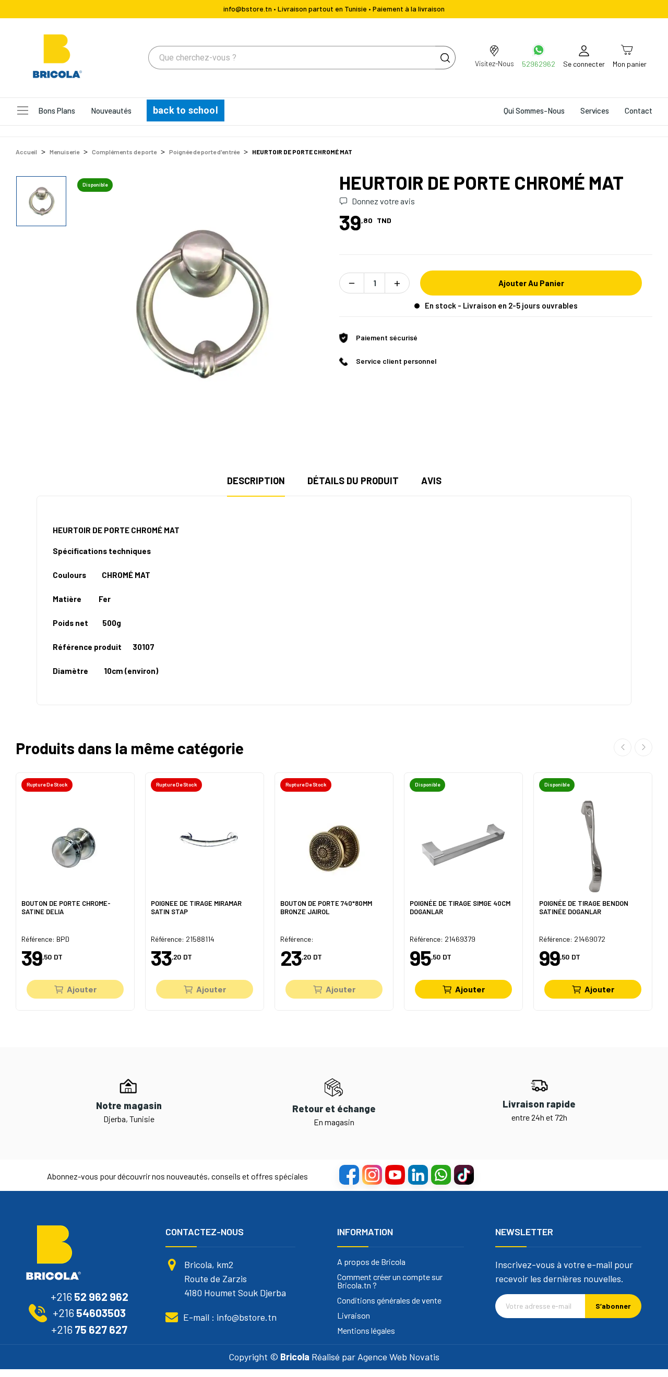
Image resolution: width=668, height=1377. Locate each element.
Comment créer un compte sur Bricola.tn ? (390, 1281)
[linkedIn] (417, 1174)
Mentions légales (366, 1330)
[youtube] (394, 1174)
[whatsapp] (440, 1174)
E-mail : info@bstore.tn (230, 1317)
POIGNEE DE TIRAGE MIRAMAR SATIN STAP (196, 908)
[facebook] (348, 1174)
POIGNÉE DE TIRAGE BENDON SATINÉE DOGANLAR (583, 908)
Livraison (353, 1315)
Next (643, 747)
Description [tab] (256, 480)
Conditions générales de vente (389, 1300)
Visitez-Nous (494, 63)
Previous (622, 747)
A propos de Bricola (371, 1262)
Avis (431, 480)
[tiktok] (463, 1174)
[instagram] (371, 1174)
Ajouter (82, 989)
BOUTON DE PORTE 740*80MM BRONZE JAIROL (326, 908)
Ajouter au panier (531, 283)
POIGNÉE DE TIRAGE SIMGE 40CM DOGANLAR (460, 908)
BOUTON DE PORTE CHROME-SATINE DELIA (66, 908)
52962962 (538, 63)
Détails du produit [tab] (353, 480)
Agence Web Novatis (398, 1356)
